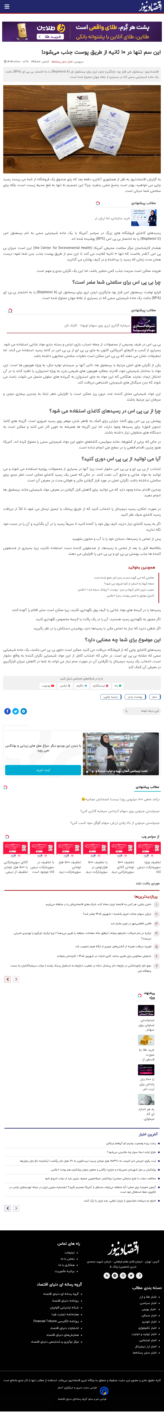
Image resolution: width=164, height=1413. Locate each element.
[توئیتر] (15, 711)
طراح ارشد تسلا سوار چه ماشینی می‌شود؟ (131, 1152)
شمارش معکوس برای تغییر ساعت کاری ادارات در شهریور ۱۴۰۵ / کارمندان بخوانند (104, 956)
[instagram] (123, 1276)
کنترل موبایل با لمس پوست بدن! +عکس (130, 596)
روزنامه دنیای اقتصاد (65, 1301)
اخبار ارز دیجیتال (146, 1347)
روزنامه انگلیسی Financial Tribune (56, 1321)
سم (154, 697)
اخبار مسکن (149, 1316)
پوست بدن (135, 697)
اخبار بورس (149, 1309)
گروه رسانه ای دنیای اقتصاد (61, 1294)
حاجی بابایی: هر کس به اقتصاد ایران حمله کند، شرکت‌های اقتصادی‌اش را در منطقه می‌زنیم (98, 904)
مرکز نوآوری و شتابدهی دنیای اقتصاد (55, 1342)
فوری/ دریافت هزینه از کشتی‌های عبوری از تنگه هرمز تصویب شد (113, 946)
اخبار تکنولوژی (147, 1328)
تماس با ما (68, 1259)
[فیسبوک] (7, 711)
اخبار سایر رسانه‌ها (62, 62)
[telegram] (114, 1276)
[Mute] (93, 771)
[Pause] (87, 771)
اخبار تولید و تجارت (144, 1334)
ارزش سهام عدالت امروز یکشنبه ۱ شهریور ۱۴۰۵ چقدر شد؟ (117, 914)
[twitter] (131, 1276)
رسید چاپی (111, 697)
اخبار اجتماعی (148, 1340)
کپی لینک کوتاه (150, 711)
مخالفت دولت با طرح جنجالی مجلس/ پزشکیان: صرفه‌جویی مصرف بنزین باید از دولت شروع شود (100, 1179)
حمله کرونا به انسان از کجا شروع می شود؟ (129, 584)
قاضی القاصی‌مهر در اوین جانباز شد (131, 924)
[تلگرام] (23, 711)
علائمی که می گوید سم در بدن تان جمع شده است (124, 578)
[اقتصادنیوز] (123, 1248)
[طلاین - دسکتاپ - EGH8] (82, 32)
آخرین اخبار (148, 1134)
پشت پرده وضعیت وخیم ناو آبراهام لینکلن (131, 1143)
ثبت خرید (43, 770)
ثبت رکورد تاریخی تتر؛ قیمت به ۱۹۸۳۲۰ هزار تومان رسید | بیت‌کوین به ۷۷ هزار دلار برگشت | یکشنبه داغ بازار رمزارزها (88, 1161)
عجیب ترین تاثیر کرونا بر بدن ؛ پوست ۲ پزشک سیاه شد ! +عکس (116, 590)
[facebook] (140, 1276)
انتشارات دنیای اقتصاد (64, 1328)
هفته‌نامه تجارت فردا (65, 1314)
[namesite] (150, 6)
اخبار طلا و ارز (148, 1297)
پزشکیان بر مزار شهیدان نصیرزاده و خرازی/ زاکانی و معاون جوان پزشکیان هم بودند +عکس (103, 1170)
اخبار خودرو (149, 1322)
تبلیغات (69, 1253)
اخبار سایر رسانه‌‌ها (145, 1353)
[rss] (107, 1276)
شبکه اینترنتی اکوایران (64, 1308)
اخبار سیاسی (148, 1303)
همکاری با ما (67, 1265)
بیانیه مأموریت (65, 1271)
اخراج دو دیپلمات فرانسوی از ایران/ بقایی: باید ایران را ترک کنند (120, 1201)
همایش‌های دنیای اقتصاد (62, 1335)
